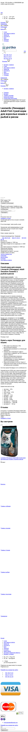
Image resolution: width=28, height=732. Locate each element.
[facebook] (4, 720)
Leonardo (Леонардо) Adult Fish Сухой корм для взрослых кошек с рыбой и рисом (13, 458)
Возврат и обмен (9, 654)
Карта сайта (7, 651)
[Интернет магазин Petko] (9, 49)
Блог (5, 38)
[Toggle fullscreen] (2, 197)
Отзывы (6, 41)
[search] (2, 53)
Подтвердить (4, 212)
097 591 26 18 (8, 58)
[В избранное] (1, 214)
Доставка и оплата (9, 33)
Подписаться (4, 667)
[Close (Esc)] (1, 197)
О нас (5, 32)
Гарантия (6, 35)
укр (2, 12)
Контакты (7, 36)
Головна (6, 92)
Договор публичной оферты (12, 652)
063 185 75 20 (8, 55)
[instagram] (2, 720)
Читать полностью (6, 254)
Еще (2, 416)
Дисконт (6, 39)
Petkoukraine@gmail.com (11, 722)
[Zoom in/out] (4, 197)
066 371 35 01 (8, 56)
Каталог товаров (9, 65)
